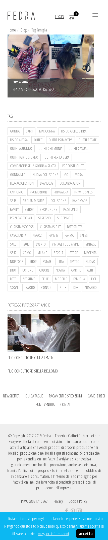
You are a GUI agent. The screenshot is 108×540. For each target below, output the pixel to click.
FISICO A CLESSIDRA (73, 130)
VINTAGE (91, 244)
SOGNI (14, 287)
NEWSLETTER (11, 396)
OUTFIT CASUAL (78, 148)
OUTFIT (38, 139)
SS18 (13, 200)
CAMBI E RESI (96, 396)
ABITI (90, 270)
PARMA (69, 235)
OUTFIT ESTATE (88, 139)
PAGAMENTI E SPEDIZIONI (65, 396)
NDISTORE (16, 261)
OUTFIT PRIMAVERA (60, 139)
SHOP (32, 261)
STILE (63, 287)
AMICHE (76, 270)
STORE (74, 252)
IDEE (75, 287)
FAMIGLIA (79, 278)
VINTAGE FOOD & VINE (65, 244)
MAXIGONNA (47, 130)
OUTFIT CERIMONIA (50, 148)
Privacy (58, 501)
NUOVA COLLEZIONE (45, 174)
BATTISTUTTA (74, 226)
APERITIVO (29, 278)
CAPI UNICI (17, 191)
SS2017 (58, 252)
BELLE (45, 278)
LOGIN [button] (59, 16)
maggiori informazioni (53, 533)
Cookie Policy (78, 501)
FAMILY (14, 209)
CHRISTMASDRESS (22, 226)
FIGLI (94, 278)
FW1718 (54, 235)
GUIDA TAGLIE (34, 396)
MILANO (42, 252)
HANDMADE (79, 200)
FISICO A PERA (19, 139)
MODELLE (61, 278)
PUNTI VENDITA (45, 404)
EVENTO (41, 244)
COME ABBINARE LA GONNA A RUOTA (33, 165)
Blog (24, 30)
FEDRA (79, 174)
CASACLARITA (18, 235)
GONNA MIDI (18, 174)
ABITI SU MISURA (33, 200)
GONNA (15, 130)
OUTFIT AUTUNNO (21, 148)
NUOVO (90, 261)
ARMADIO (91, 287)
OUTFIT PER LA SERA (56, 157)
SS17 (13, 252)
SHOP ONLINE (48, 209)
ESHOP (29, 209)
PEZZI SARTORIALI (21, 217)
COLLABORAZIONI (70, 183)
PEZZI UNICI (70, 209)
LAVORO (30, 287)
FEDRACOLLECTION (22, 183)
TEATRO (74, 261)
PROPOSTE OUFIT (73, 165)
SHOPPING (63, 217)
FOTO (13, 278)
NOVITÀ (60, 270)
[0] (72, 16)
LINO (13, 270)
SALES (84, 235)
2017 (27, 244)
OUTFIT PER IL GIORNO (24, 157)
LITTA (61, 261)
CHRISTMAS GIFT (50, 226)
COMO (27, 252)
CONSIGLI (47, 287)
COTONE (27, 270)
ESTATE (47, 261)
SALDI (13, 244)
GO (66, 174)
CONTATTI (66, 404)
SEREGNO (44, 217)
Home (12, 30)
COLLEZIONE (58, 200)
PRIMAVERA (61, 191)
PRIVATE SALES (83, 191)
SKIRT (29, 130)
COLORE (44, 270)
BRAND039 (46, 183)
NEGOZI (37, 235)
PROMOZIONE (38, 191)
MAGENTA (90, 252)
